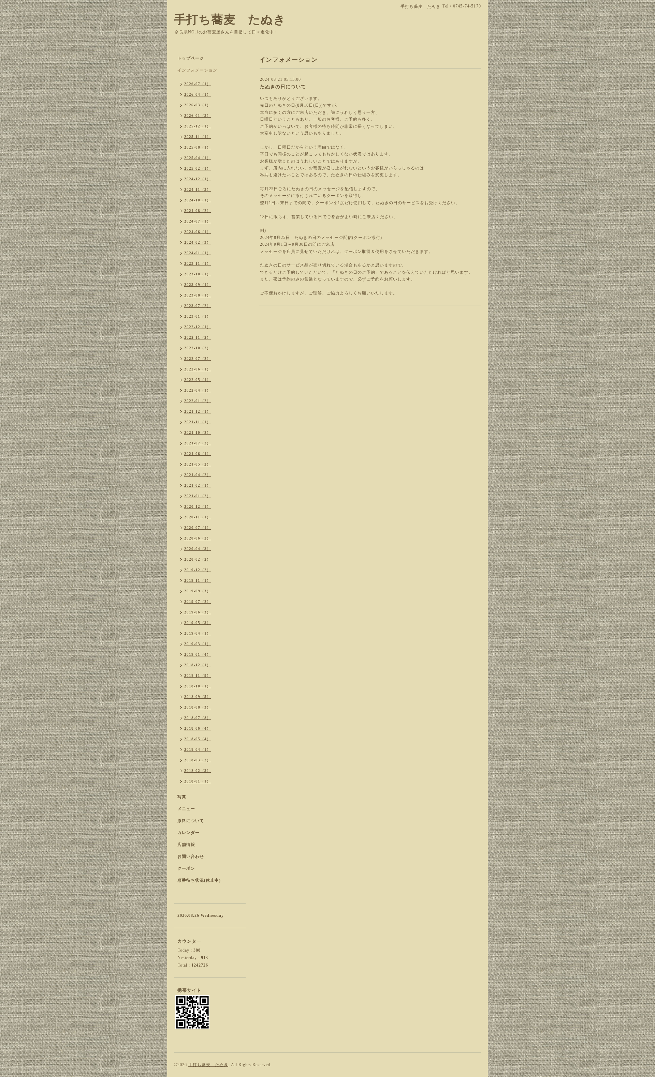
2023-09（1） (197, 285)
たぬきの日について (283, 86)
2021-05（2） (197, 464)
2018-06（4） (197, 728)
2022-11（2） (197, 337)
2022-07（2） (197, 359)
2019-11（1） (197, 580)
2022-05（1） (197, 380)
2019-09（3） (197, 591)
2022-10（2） (197, 348)
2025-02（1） (197, 168)
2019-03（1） (197, 644)
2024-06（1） (197, 232)
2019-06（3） (197, 612)
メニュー (186, 808)
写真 (181, 796)
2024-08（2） (197, 211)
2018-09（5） (197, 697)
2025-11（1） (197, 137)
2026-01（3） (197, 115)
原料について (190, 820)
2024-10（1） (197, 200)
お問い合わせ (190, 856)
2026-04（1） (197, 94)
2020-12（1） (197, 506)
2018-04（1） (197, 749)
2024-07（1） (197, 221)
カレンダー (188, 832)
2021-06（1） (197, 454)
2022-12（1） (197, 327)
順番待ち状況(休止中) (199, 880)
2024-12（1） (197, 179)
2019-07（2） (197, 602)
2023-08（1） (197, 295)
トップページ (190, 58)
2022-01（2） (197, 401)
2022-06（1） (197, 369)
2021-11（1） (197, 422)
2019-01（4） (197, 654)
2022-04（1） (197, 390)
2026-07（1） (197, 84)
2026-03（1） (197, 105)
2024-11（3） (197, 189)
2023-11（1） (197, 263)
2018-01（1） (197, 781)
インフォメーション (197, 70)
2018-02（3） (197, 771)
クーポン (186, 868)
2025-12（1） (197, 126)
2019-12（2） (197, 570)
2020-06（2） (197, 538)
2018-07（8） (197, 718)
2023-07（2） (197, 306)
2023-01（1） (197, 316)
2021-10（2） (197, 432)
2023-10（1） (197, 274)
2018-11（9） (197, 675)
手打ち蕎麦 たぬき (230, 19)
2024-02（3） (197, 242)
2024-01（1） (197, 253)
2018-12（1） (197, 665)
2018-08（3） (197, 707)
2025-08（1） (197, 147)
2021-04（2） (197, 475)
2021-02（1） (197, 485)
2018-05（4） (197, 739)
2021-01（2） (197, 496)
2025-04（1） (197, 158)
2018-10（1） (197, 686)
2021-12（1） (197, 411)
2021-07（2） (197, 443)
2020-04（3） (197, 549)
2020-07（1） (197, 528)
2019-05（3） (197, 623)
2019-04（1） (197, 633)
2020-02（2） (197, 559)
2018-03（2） (197, 760)
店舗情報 (186, 844)
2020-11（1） (197, 517)
